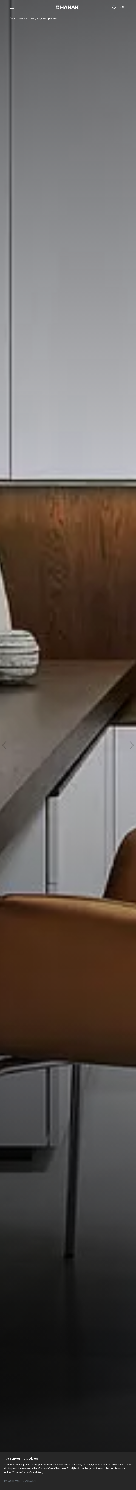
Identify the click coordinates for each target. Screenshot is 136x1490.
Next (132, 745)
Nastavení (29, 1481)
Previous (4, 745)
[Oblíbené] (114, 7)
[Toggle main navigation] (12, 7)
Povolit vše (12, 1481)
